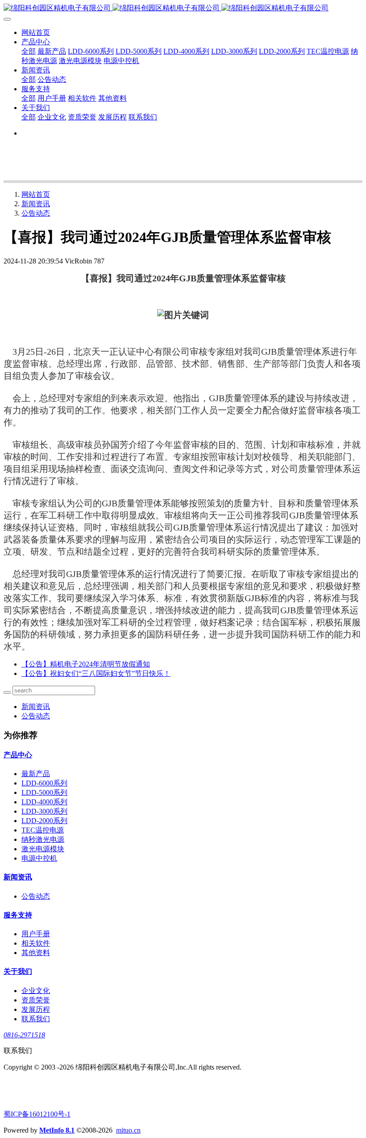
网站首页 (35, 32)
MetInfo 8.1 (57, 1130)
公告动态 (35, 213)
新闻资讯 (35, 204)
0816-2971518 (24, 1035)
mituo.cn (128, 1130)
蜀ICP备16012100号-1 (37, 1114)
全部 (28, 51)
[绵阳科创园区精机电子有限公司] (183, 8)
